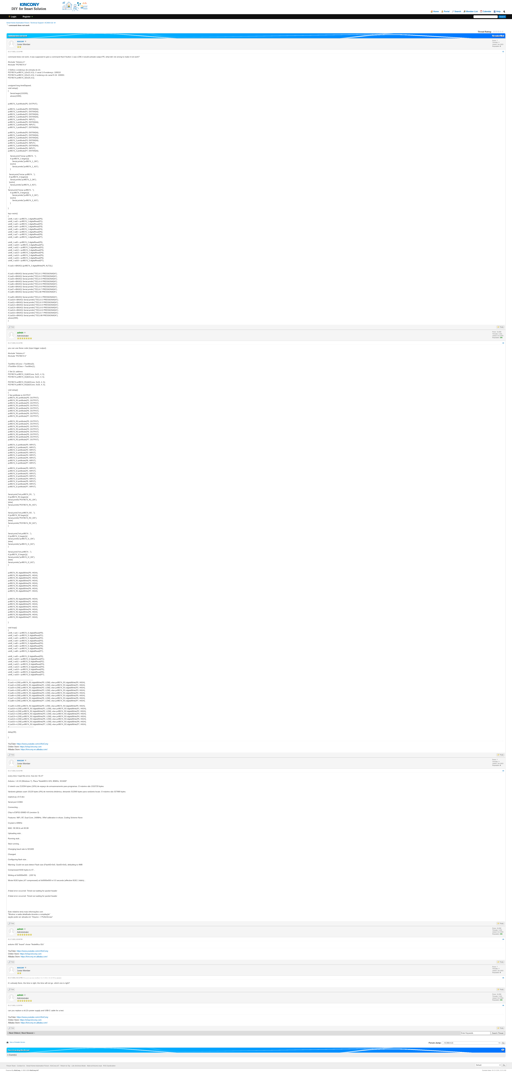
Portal (446, 11)
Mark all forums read (94, 1066)
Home (436, 11)
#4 (503, 939)
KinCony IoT (34, 1070)
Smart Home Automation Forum (17, 23)
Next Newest (27, 1033)
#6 (503, 1005)
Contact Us (21, 1066)
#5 (503, 978)
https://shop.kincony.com (31, 746)
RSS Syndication (109, 1066)
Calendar (487, 11)
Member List (472, 11)
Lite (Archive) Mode (79, 1066)
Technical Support (36, 23)
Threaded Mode (498, 36)
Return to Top (65, 1066)
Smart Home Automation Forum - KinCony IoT (42, 1066)
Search (458, 11)
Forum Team (11, 1066)
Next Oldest (14, 1033)
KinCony (17, 1070)
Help (498, 11)
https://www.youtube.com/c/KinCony (32, 744)
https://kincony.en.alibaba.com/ (34, 749)
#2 (503, 343)
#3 (503, 771)
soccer (20, 41)
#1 (503, 51)
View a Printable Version (17, 1042)
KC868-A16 (49, 23)
